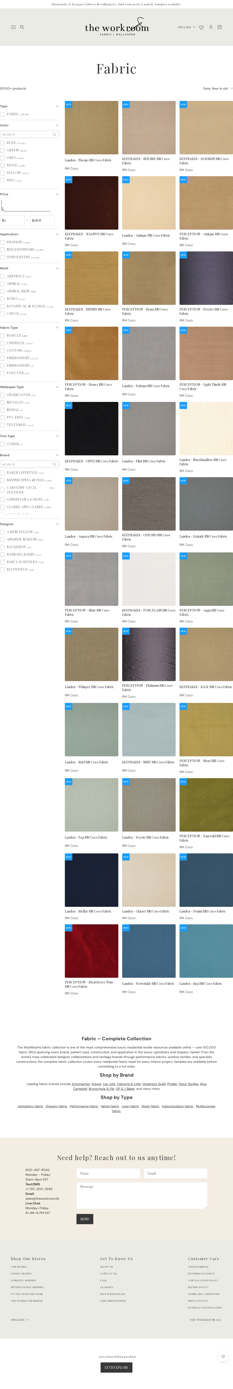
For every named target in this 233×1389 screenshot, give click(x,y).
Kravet (96, 1084)
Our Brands (19, 1266)
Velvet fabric (110, 1106)
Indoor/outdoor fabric (177, 1106)
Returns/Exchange (201, 1273)
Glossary (106, 1287)
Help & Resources (112, 1294)
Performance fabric (84, 1106)
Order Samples (198, 1266)
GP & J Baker (125, 1089)
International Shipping (27, 1287)
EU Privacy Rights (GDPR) (205, 1307)
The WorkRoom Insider (27, 1300)
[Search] (22, 27)
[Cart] (219, 27)
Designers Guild (154, 1084)
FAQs (103, 1280)
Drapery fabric (56, 1106)
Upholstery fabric (30, 1106)
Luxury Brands (21, 1273)
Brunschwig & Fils (101, 1089)
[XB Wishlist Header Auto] (201, 27)
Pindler (172, 1084)
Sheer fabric (151, 1106)
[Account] (210, 27)
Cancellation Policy (203, 1280)
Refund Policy (198, 1287)
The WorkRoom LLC (206, 1319)
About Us (106, 1266)
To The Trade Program (27, 1294)
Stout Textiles (188, 1084)
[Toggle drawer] (13, 27)
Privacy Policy (198, 1300)
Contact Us (108, 1273)
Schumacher (81, 1084)
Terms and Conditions (204, 1294)
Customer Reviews (113, 1300)
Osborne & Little (129, 1084)
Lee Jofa (109, 1084)
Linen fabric (130, 1106)
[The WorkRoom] (116, 27)
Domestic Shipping (24, 1280)
